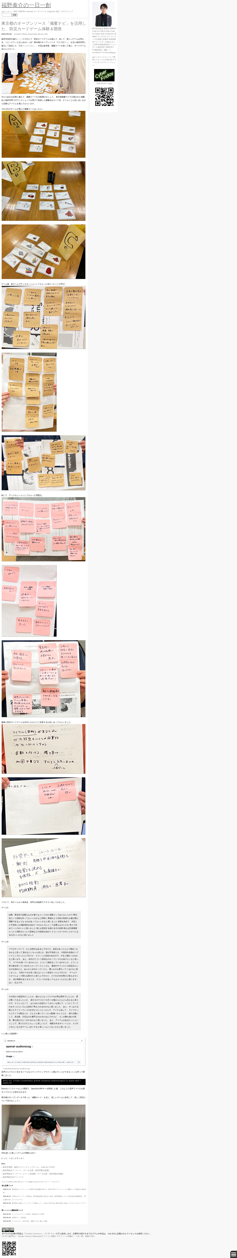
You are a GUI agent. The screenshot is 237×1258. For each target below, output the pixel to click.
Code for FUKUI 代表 (100, 31)
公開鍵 (30, 1182)
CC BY (5, 1236)
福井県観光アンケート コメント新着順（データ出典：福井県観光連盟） (34, 1174)
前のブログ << (45, 1182)
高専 (15, 11)
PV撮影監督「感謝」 (100, 50)
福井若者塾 (7, 1167)
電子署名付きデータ (21, 1182)
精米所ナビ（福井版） (19, 1217)
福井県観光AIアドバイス (13, 1177)
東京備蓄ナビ (63, 42)
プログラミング (67, 11)
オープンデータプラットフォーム (104, 62)
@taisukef (36, 1182)
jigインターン (7, 11)
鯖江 (58, 11)
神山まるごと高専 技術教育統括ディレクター (104, 44)
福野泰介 (11, 1182)
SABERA (21, 11)
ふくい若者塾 (22, 39)
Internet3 (29, 11)
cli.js (73, 1072)
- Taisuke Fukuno (19, 1236)
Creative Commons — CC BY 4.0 (39, 1233)
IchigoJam (51, 11)
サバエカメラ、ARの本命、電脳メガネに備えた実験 (29, 1221)
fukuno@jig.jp (110, 52)
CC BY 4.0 (5, 1182)
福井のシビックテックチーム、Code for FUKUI (34, 1167)
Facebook (96, 52)
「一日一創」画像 (81, 1236)
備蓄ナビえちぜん (26, 46)
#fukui (24, 34)
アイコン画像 (49, 1236)
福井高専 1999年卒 (105, 47)
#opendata (32, 34)
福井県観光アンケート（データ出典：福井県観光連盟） (27, 1170)
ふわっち (99, 60)
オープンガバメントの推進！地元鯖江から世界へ (28, 1214)
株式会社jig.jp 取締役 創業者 (103, 28)
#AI (46, 34)
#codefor (18, 34)
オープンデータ (40, 11)
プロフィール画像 (64, 1236)
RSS (92, 1236)
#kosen (41, 34)
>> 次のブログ (55, 1182)
